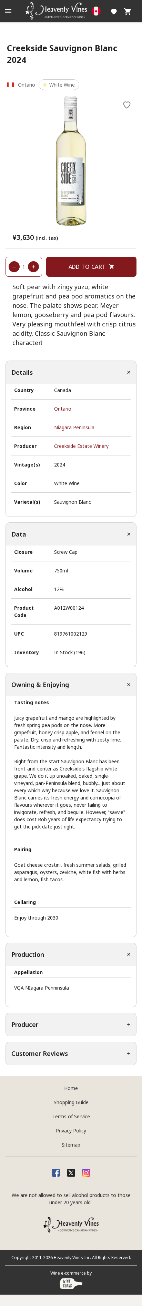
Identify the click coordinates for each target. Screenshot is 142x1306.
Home (71, 1088)
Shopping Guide (71, 1102)
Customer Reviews (39, 1053)
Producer (24, 1024)
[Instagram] (86, 1173)
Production (27, 954)
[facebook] (56, 1173)
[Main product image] (71, 161)
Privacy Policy (71, 1130)
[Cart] (127, 11)
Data (18, 534)
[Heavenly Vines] (71, 11)
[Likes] (114, 11)
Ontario (62, 408)
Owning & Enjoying (40, 684)
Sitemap (71, 1144)
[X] (71, 1173)
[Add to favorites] (126, 104)
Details (22, 372)
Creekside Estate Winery (81, 446)
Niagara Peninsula (74, 427)
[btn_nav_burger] (8, 11)
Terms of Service (71, 1116)
